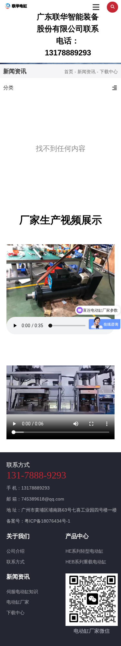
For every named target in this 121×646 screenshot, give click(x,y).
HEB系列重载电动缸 (86, 561)
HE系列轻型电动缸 (84, 551)
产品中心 (77, 536)
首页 (69, 72)
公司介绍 (15, 551)
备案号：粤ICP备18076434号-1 (38, 521)
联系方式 (15, 561)
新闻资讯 (86, 72)
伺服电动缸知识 (22, 591)
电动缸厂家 (17, 602)
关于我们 (18, 536)
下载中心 (15, 612)
